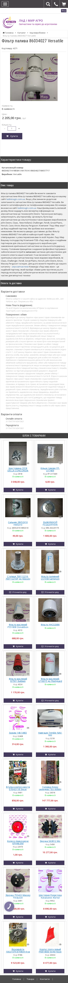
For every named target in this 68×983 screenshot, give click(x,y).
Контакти (45, 979)
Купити (13, 136)
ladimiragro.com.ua (15, 199)
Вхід (64, 10)
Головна (16, 979)
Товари (30, 979)
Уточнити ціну (19, 592)
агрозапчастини (20, 266)
